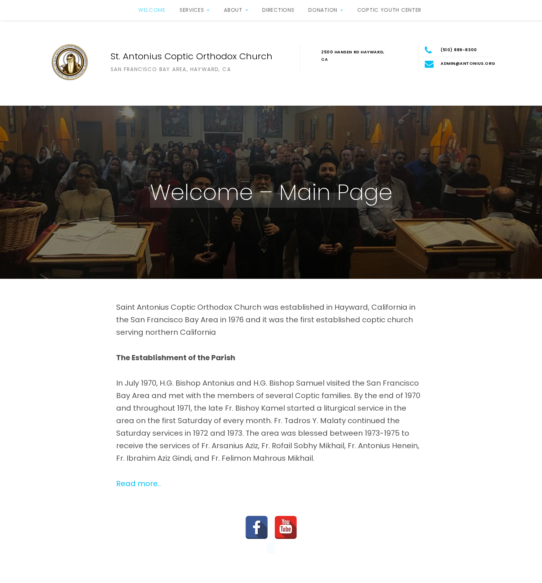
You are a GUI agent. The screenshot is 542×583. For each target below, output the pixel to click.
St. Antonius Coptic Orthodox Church (191, 56)
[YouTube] (286, 527)
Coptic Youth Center (389, 10)
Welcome (152, 10)
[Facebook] (256, 527)
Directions (278, 10)
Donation (322, 10)
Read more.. (138, 483)
